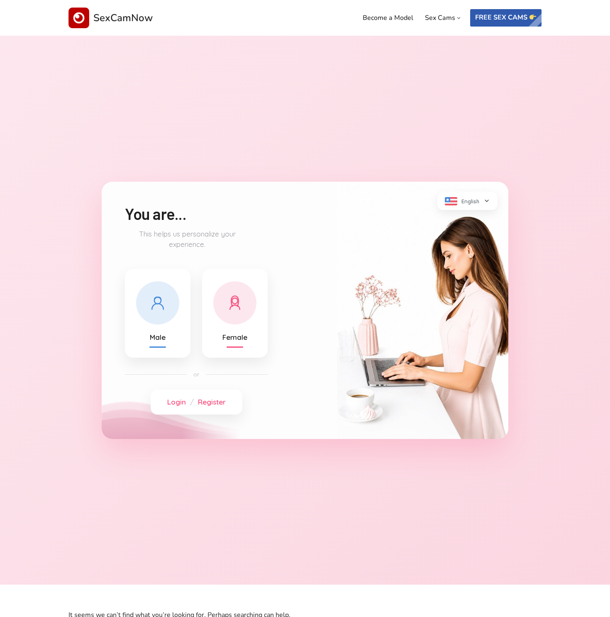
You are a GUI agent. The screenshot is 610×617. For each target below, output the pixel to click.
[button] (458, 18)
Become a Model (388, 17)
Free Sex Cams (502, 17)
